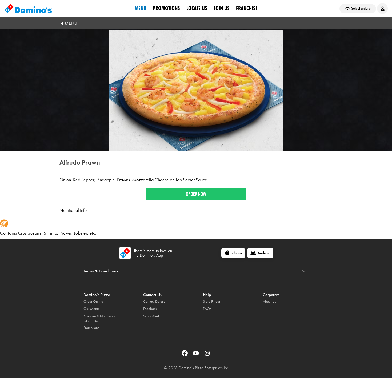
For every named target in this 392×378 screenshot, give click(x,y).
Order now (196, 194)
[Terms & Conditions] (304, 271)
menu (140, 8)
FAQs (207, 308)
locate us (196, 8)
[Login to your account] (382, 8)
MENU (71, 23)
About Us (269, 301)
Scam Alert (151, 316)
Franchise (247, 8)
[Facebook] (185, 354)
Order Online (93, 301)
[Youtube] (196, 354)
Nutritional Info (73, 210)
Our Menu (91, 308)
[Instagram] (207, 354)
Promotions (166, 8)
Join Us (222, 8)
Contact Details (154, 301)
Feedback (150, 308)
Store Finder (211, 301)
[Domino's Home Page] (28, 8)
